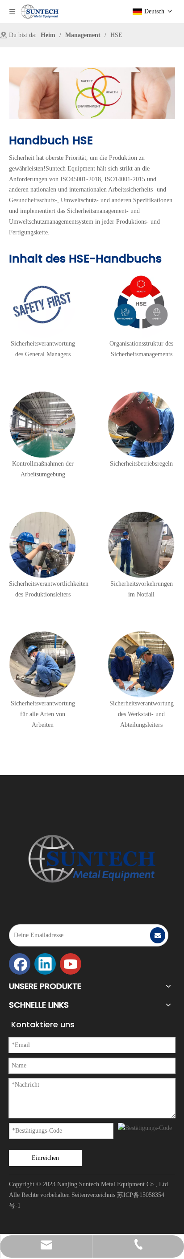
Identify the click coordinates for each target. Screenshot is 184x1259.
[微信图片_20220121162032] (92, 858)
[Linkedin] (45, 964)
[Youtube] (70, 964)
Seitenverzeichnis (93, 1195)
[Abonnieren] (157, 935)
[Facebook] (19, 964)
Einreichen (45, 1158)
